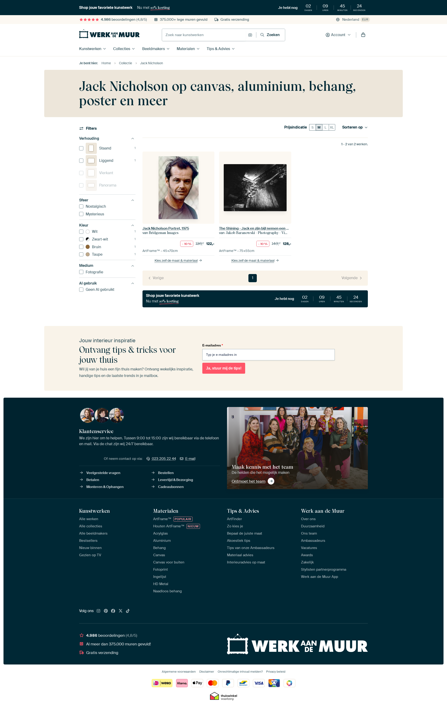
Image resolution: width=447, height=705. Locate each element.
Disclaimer (206, 672)
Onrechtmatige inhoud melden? (240, 672)
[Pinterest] (105, 611)
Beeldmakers (153, 48)
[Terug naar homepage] (109, 33)
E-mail (190, 458)
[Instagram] (98, 611)
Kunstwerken (90, 48)
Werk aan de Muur (323, 511)
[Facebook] (113, 611)
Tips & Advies (218, 48)
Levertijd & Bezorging (175, 480)
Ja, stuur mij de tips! (223, 368)
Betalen (92, 480)
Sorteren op (352, 127)
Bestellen (166, 473)
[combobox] (204, 35)
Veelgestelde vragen (103, 473)
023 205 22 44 (164, 458)
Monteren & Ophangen (105, 487)
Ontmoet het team (248, 481)
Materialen (186, 48)
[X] (120, 611)
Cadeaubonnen (171, 487)
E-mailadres (212, 345)
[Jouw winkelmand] (363, 35)
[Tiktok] (127, 611)
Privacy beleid (275, 672)
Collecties (121, 48)
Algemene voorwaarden (179, 672)
